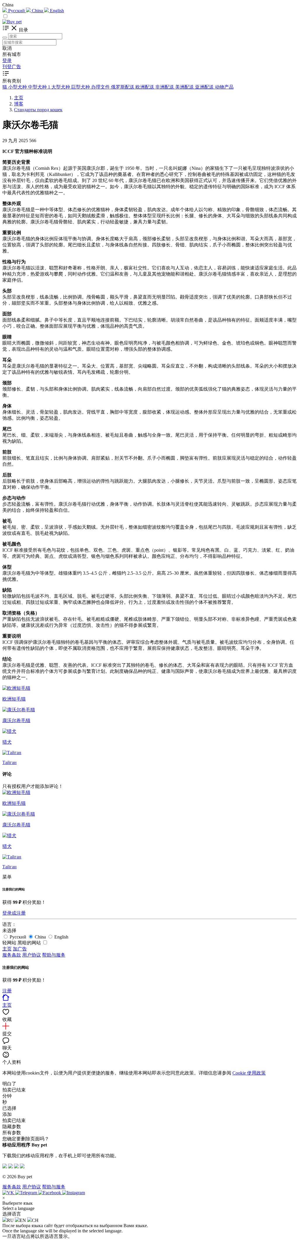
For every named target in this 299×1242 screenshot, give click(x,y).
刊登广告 (11, 66)
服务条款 (11, 954)
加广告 (20, 948)
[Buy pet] (12, 21)
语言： (9, 924)
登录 (7, 60)
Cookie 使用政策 (249, 1072)
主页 (7, 948)
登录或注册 (14, 913)
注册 (7, 990)
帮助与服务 (53, 954)
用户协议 (31, 954)
